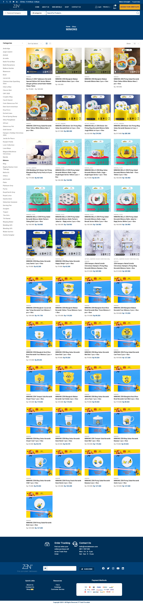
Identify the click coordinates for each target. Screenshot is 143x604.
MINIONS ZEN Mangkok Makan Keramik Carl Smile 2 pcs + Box (66, 398)
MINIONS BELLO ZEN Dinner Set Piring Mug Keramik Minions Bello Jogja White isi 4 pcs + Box (97, 128)
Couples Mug (7, 97)
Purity (5, 189)
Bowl (4, 75)
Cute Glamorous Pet (10, 103)
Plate (62, 168)
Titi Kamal (6, 218)
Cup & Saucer (8, 100)
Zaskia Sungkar (8, 235)
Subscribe (88, 569)
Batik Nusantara (9, 65)
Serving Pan (7, 205)
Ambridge (6, 48)
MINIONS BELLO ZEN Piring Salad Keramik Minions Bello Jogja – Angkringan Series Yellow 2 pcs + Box (67, 173)
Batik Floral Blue (9, 62)
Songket (6, 209)
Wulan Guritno (8, 232)
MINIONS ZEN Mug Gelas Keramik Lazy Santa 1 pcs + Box (38, 262)
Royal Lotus (7, 195)
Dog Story (6, 110)
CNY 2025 (6, 93)
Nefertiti (6, 172)
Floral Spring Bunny (10, 116)
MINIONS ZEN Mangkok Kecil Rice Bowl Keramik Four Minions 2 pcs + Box (39, 354)
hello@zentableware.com (88, 547)
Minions (28, 76)
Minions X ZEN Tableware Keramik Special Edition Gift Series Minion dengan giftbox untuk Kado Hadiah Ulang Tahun (38, 82)
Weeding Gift (7, 228)
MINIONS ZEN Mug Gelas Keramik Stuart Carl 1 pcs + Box (38, 440)
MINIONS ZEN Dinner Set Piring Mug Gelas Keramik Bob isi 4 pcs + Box (68, 127)
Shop (67, 7)
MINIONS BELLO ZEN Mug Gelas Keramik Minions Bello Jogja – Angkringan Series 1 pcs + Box (96, 172)
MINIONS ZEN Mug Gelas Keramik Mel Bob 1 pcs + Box (97, 353)
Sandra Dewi (7, 199)
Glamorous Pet (8, 126)
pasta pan (6, 179)
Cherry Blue (7, 87)
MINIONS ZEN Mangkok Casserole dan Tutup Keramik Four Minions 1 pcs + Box (38, 310)
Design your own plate (130, 7)
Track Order (136, 2)
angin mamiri (7, 52)
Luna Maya (7, 148)
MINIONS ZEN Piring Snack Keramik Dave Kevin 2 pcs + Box (68, 482)
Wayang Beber (8, 222)
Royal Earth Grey (9, 192)
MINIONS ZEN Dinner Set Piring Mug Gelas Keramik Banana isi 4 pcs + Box (127, 128)
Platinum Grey (8, 186)
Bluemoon (6, 71)
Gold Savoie (7, 130)
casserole (6, 78)
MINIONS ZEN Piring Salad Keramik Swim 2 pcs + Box (126, 482)
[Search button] (138, 13)
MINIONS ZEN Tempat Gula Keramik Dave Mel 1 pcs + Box (97, 440)
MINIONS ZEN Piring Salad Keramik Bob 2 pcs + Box (38, 524)
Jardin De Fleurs (9, 138)
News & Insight (124, 2)
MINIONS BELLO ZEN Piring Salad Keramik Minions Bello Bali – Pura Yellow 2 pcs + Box (126, 172)
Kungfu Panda (8, 142)
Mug (91, 168)
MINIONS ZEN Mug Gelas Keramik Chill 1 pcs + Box (38, 482)
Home (37, 7)
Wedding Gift (7, 225)
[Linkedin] (17, 2)
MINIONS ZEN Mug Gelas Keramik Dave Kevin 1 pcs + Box (67, 440)
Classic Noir (7, 90)
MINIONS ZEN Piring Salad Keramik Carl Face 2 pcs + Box (126, 353)
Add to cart (66, 108)
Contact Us (76, 7)
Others (5, 176)
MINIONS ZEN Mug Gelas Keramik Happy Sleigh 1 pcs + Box (67, 262)
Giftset (57, 123)
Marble (5, 157)
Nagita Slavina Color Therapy (10, 168)
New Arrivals (57, 7)
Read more (96, 61)
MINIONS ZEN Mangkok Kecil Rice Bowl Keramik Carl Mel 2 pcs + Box (126, 398)
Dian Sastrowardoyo (10, 107)
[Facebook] (3, 2)
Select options (37, 61)
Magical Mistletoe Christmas (9, 153)
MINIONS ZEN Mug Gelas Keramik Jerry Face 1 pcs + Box (97, 398)
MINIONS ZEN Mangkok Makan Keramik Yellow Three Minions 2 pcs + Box (68, 310)
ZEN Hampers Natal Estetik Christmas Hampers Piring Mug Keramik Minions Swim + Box (125, 266)
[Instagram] (10, 2)
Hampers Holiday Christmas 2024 (99, 259)
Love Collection (8, 145)
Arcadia (6, 58)
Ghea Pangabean (9, 120)
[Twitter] (7, 2)
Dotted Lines (7, 113)
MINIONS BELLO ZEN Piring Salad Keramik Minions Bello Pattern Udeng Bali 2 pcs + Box (38, 219)
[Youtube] (13, 2)
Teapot (5, 212)
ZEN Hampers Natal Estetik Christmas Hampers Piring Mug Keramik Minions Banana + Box (96, 266)
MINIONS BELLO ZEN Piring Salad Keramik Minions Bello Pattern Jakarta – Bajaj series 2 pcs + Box (67, 219)
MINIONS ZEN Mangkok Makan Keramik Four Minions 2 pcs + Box (126, 309)
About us (45, 7)
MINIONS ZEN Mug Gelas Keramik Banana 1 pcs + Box (126, 440)
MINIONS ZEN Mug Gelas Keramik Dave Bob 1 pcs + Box (67, 353)
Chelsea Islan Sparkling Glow (11, 83)
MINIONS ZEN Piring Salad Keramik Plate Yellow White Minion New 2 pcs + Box (126, 81)
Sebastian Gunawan (10, 202)
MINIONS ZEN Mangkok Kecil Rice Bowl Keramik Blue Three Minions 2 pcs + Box (97, 310)
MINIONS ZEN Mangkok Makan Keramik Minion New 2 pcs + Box (67, 80)
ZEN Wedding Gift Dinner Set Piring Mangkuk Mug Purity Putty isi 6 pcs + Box (39, 172)
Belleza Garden (8, 68)
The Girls (6, 215)
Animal (5, 55)
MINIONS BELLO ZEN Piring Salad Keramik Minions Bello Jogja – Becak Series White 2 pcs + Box (96, 219)
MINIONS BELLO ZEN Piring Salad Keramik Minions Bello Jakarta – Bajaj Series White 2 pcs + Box (126, 219)
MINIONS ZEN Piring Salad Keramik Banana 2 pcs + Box (97, 482)
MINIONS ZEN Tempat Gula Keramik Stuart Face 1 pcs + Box (39, 398)
